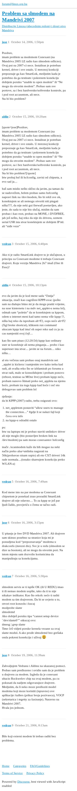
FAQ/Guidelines (40, 766)
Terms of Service (12, 773)
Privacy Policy (35, 773)
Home (5, 766)
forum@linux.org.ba (14, 4)
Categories (19, 766)
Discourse (23, 781)
